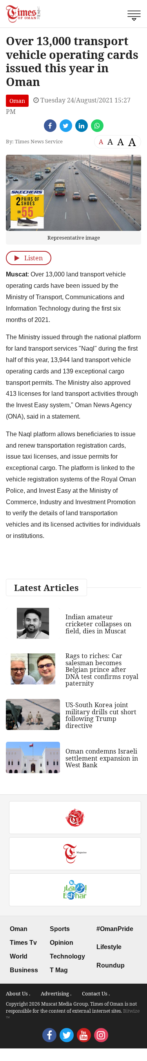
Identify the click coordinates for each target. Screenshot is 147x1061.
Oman (17, 100)
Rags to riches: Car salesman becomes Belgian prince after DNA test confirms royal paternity (101, 669)
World (18, 956)
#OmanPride (114, 929)
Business (24, 970)
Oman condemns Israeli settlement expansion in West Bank (101, 758)
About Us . (18, 993)
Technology (67, 956)
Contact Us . (96, 993)
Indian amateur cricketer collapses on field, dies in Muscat (98, 624)
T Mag (59, 970)
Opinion (61, 942)
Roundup (110, 965)
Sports (60, 929)
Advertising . (56, 993)
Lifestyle (109, 947)
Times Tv (23, 942)
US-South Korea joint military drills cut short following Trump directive (100, 715)
